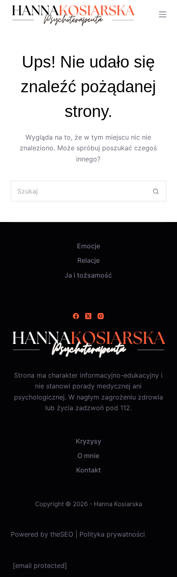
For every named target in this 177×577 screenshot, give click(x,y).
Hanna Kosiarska (118, 504)
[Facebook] (76, 316)
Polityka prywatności (112, 534)
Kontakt (88, 470)
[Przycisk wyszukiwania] (156, 191)
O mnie (88, 455)
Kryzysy (88, 441)
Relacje (88, 260)
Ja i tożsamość (88, 275)
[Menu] (162, 14)
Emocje (88, 246)
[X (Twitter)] (88, 316)
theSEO (62, 534)
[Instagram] (101, 316)
